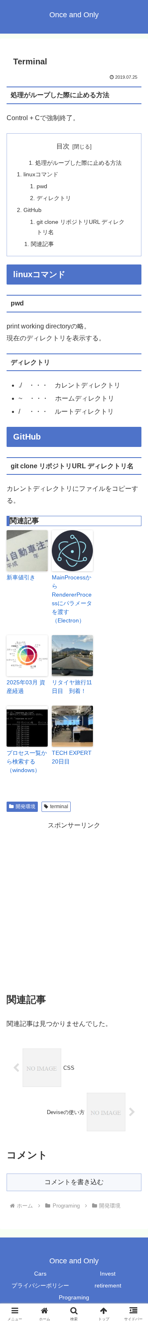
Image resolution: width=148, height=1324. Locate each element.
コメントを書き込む (74, 1181)
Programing (74, 1297)
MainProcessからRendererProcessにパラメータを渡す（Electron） (72, 599)
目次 (62, 146)
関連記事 (42, 244)
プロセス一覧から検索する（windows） (27, 761)
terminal (59, 806)
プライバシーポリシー (40, 1285)
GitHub (32, 210)
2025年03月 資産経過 (26, 686)
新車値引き (21, 577)
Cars (40, 1273)
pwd (42, 186)
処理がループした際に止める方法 (78, 163)
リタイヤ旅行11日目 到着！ (72, 686)
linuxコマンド (40, 174)
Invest (108, 1273)
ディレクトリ (54, 198)
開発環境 (25, 806)
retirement (108, 1285)
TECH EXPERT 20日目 (72, 757)
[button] (132, 1098)
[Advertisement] (74, 905)
